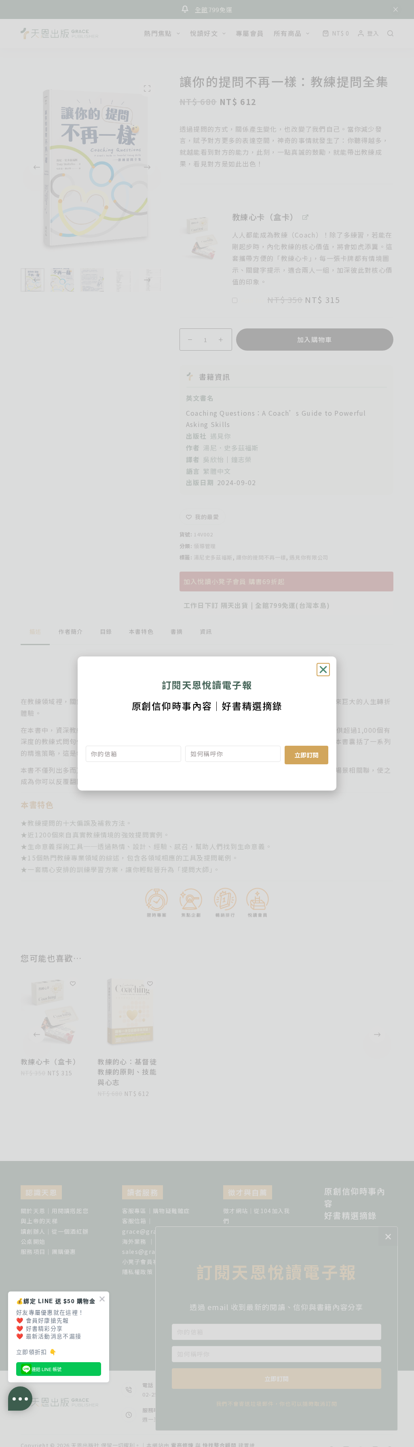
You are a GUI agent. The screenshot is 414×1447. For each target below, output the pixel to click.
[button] (323, 670)
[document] (207, 723)
